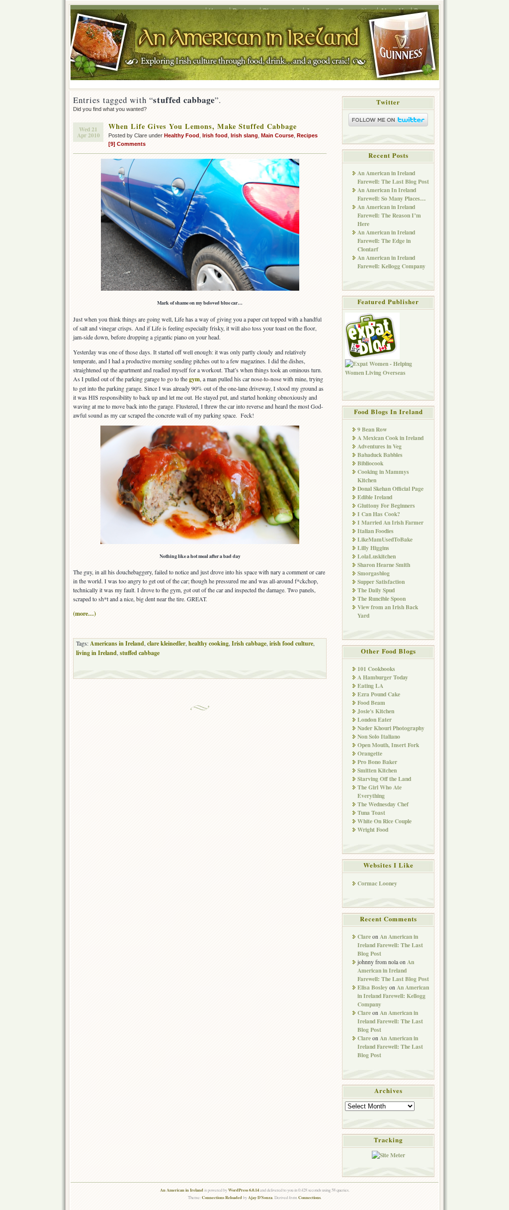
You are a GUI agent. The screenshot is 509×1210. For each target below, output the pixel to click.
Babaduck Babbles (380, 454)
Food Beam (371, 702)
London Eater (374, 719)
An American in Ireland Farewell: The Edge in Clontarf (386, 240)
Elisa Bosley (372, 987)
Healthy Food (181, 135)
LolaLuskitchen (376, 556)
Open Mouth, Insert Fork (388, 745)
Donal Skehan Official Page (390, 488)
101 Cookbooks (376, 668)
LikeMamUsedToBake (385, 539)
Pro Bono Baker (377, 762)
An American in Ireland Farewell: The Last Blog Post (393, 177)
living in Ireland (96, 653)
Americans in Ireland (117, 643)
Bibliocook (370, 463)
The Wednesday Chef (383, 804)
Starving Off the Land (384, 778)
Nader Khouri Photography (390, 728)
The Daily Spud (376, 590)
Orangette (369, 753)
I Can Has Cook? (378, 514)
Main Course (277, 135)
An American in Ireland (181, 1190)
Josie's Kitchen (375, 711)
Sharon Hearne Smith (383, 564)
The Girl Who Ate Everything (379, 791)
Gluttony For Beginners (386, 505)
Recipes (307, 135)
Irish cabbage (249, 643)
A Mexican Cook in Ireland (390, 438)
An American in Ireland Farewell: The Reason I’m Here (389, 215)
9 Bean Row (372, 429)
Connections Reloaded (222, 1197)
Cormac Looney (377, 883)
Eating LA (370, 685)
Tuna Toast (371, 812)
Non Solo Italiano (378, 736)
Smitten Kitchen (377, 770)
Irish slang (244, 135)
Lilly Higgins (373, 548)
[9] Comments (127, 144)
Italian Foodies (375, 531)
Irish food (215, 135)
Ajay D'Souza (260, 1197)
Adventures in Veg (379, 446)
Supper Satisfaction (381, 581)
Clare (364, 936)
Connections (309, 1197)
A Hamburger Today (382, 677)
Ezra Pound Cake (378, 694)
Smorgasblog (373, 573)
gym (194, 379)
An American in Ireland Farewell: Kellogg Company (391, 261)
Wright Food (372, 829)
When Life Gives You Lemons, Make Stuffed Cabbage (202, 126)
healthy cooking (208, 643)
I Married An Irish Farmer (390, 522)
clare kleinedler (166, 643)
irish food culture (291, 643)
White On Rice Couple (384, 821)
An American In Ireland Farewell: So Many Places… (391, 194)
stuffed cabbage (140, 653)
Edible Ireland (374, 497)
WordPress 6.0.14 (243, 1190)
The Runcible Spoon (381, 598)
